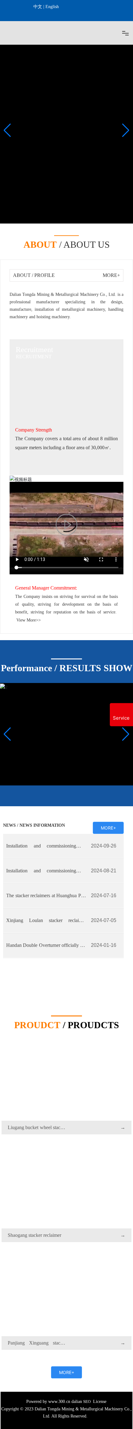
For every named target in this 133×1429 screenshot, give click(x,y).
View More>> (28, 620)
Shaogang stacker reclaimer (34, 1235)
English (52, 6)
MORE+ (111, 275)
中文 (37, 6)
